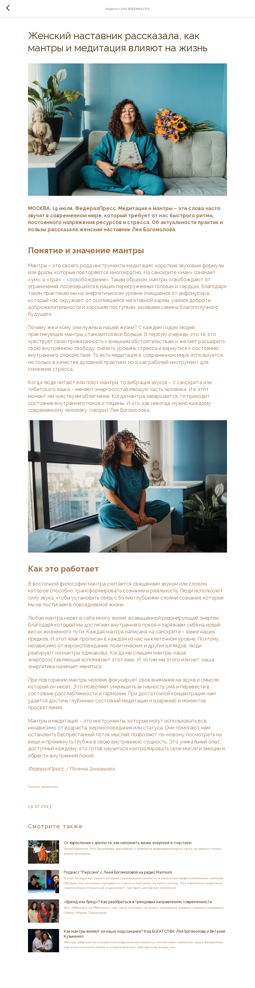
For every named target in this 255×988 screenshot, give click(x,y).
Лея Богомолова (129, 410)
